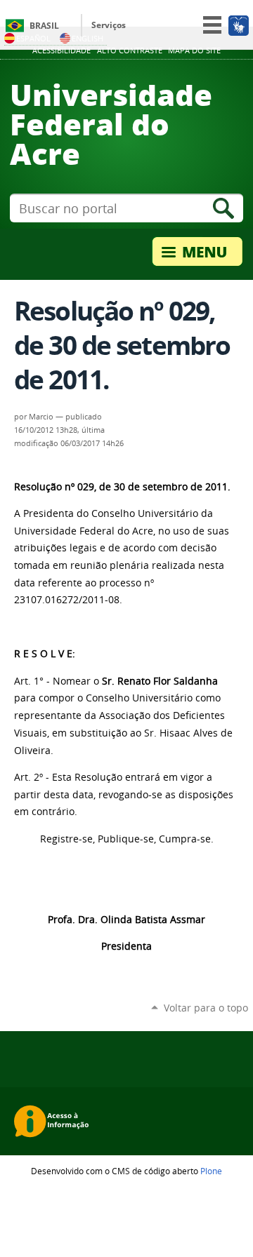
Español (33, 38)
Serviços (108, 25)
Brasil (44, 26)
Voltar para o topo (206, 1007)
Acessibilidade (61, 50)
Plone (211, 1170)
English (87, 38)
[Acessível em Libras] (238, 25)
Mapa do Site (194, 50)
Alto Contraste (129, 50)
